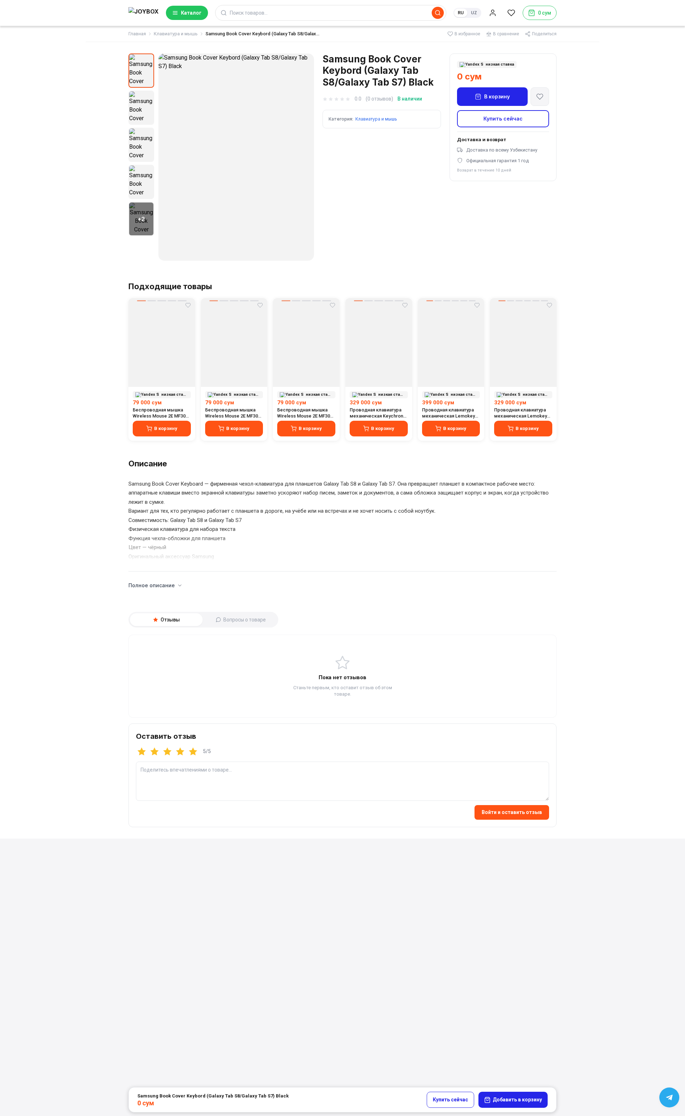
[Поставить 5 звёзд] (193, 751)
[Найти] (438, 13)
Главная (137, 33)
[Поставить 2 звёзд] (154, 751)
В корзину (497, 96)
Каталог (191, 13)
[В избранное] (540, 96)
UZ (474, 12)
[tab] (166, 619)
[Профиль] (493, 13)
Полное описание (151, 585)
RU (461, 12)
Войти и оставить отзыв (512, 812)
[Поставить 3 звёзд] (167, 751)
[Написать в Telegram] (669, 1097)
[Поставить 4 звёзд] (180, 751)
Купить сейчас (503, 119)
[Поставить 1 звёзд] (141, 751)
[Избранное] (511, 13)
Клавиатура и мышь (176, 33)
